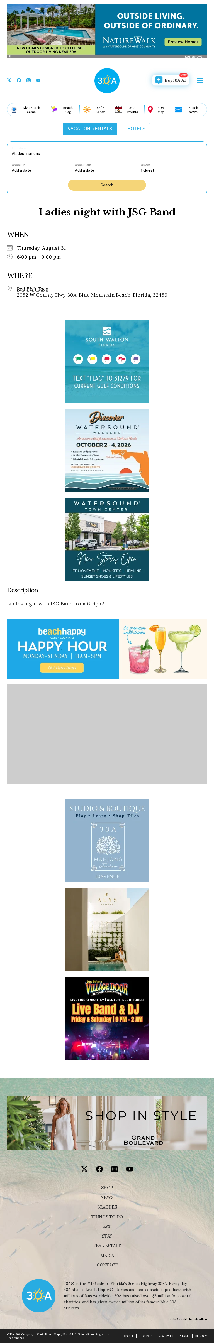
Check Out (83, 165)
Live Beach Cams (31, 109)
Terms (184, 1336)
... (43, 170)
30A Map (160, 109)
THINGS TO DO (107, 1216)
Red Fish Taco (32, 289)
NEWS (107, 1197)
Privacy (201, 1336)
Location (19, 148)
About (128, 1336)
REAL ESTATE (107, 1245)
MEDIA (107, 1255)
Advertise (166, 1336)
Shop (107, 1187)
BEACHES (107, 1207)
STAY (107, 1236)
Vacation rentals (90, 128)
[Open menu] (200, 81)
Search (107, 185)
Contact (107, 1265)
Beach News (193, 109)
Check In (18, 165)
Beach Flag (68, 109)
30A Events (132, 109)
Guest (145, 165)
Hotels (136, 128)
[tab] (90, 129)
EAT (107, 1226)
